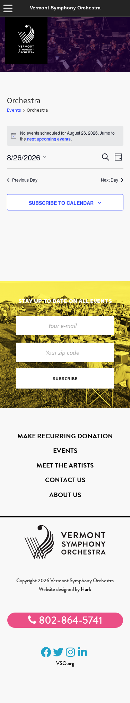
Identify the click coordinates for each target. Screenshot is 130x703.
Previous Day (24, 180)
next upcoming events (49, 139)
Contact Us (65, 480)
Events (14, 110)
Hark (86, 589)
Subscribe (65, 378)
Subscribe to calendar (61, 202)
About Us (65, 495)
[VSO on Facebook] (46, 652)
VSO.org (65, 663)
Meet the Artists (65, 465)
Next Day (109, 180)
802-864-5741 (69, 620)
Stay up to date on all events (65, 301)
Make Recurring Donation (65, 436)
